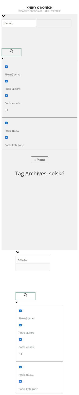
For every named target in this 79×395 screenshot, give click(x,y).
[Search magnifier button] (11, 52)
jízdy (9, 232)
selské (11, 231)
